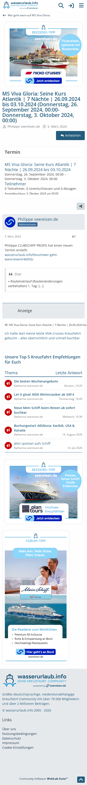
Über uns (9, 729)
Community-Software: (43, 779)
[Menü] (81, 5)
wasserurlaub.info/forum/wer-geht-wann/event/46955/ (31, 257)
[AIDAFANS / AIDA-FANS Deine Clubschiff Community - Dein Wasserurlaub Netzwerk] (27, 5)
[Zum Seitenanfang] (81, 780)
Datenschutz (11, 738)
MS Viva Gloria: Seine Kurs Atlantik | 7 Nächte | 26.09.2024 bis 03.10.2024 (40, 167)
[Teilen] (81, 206)
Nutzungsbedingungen (19, 734)
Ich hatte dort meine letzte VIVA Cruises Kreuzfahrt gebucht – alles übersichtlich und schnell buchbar (43, 335)
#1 (74, 236)
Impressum (10, 743)
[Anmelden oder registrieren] (71, 5)
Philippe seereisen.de (24, 126)
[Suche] (61, 5)
